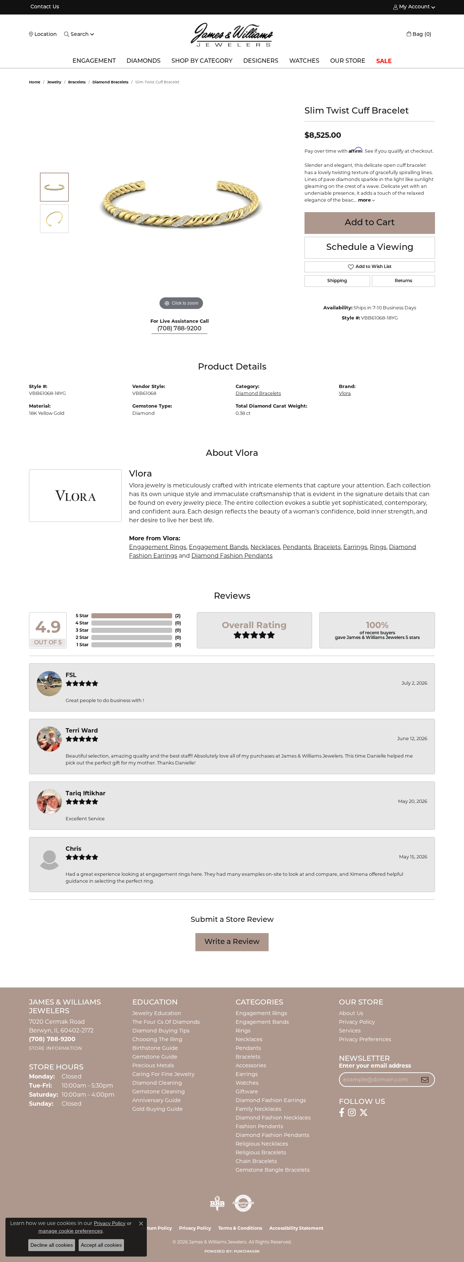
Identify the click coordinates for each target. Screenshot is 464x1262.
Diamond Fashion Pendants (232, 555)
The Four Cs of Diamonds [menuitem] (166, 1022)
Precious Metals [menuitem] (153, 1065)
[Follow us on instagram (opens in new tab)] (352, 1112)
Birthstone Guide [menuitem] (155, 1048)
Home (34, 82)
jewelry (54, 82)
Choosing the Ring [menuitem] (157, 1039)
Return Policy (156, 1228)
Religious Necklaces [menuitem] (262, 1144)
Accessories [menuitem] (251, 1065)
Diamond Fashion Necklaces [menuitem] (273, 1117)
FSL (71, 675)
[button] (411, 7)
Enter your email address (375, 1065)
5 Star (82, 615)
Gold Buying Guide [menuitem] (157, 1109)
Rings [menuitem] (243, 1030)
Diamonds (144, 61)
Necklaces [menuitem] (249, 1039)
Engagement (94, 61)
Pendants (297, 547)
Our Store (347, 61)
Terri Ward (82, 730)
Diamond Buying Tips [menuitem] (161, 1030)
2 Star (82, 637)
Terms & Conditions (240, 1228)
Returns (403, 281)
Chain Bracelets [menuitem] (256, 1161)
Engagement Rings (157, 547)
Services (350, 1030)
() (178, 615)
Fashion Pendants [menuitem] (259, 1126)
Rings (378, 547)
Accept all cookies (101, 1245)
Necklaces (265, 547)
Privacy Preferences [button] (365, 1039)
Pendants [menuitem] (248, 1048)
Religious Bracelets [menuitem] (261, 1152)
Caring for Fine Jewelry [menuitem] (163, 1074)
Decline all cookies (51, 1245)
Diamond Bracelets (110, 82)
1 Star (82, 644)
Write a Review (232, 942)
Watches (304, 61)
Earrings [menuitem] (247, 1074)
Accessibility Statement (296, 1228)
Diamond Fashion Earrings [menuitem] (271, 1100)
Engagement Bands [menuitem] (262, 1022)
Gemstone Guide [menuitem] (154, 1056)
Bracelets (77, 82)
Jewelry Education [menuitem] (156, 1013)
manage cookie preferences (70, 1231)
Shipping (337, 281)
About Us (351, 1013)
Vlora (345, 393)
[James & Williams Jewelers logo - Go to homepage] (232, 35)
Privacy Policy (357, 1022)
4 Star (81, 623)
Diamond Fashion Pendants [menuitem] (272, 1135)
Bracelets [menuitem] (248, 1056)
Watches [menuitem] (247, 1083)
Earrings (355, 547)
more (365, 200)
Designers (260, 61)
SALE (384, 61)
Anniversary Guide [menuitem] (156, 1100)
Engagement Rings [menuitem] (261, 1013)
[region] (181, 203)
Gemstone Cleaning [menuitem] (158, 1091)
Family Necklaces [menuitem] (258, 1109)
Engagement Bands (218, 547)
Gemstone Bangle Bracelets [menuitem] (273, 1170)
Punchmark (247, 1252)
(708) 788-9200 (179, 329)
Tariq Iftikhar (85, 793)
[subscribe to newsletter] (424, 1079)
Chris (74, 848)
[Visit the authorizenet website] (243, 1203)
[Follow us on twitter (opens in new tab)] (363, 1112)
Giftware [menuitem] (247, 1091)
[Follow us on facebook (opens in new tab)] (341, 1112)
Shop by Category (201, 61)
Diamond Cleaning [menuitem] (157, 1083)
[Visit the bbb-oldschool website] (217, 1203)
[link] (44, 7)
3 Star (82, 630)
